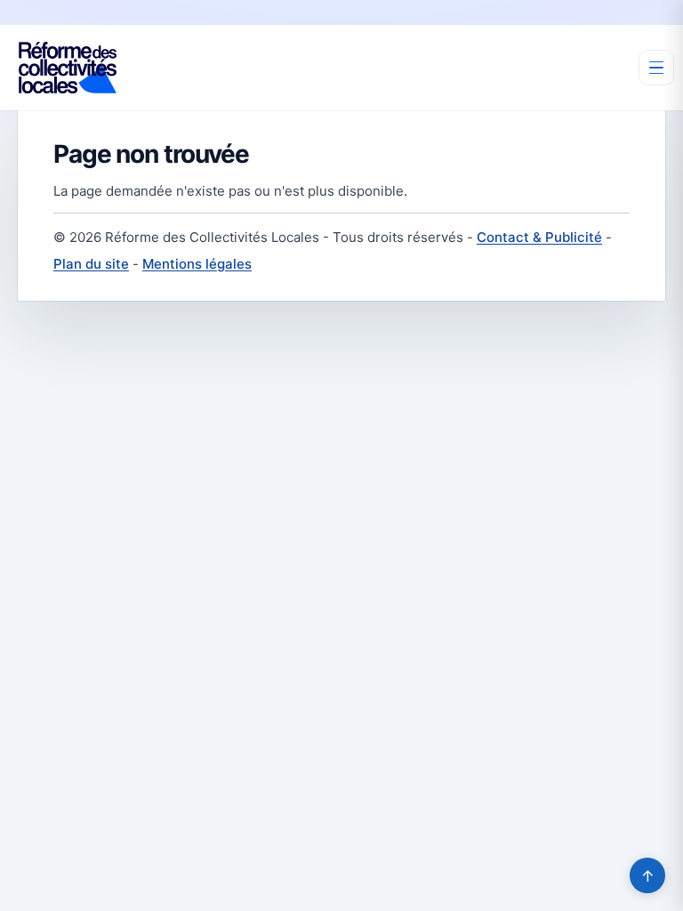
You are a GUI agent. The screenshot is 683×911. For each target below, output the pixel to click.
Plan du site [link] (91, 263)
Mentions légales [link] (197, 263)
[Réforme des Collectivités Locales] (67, 67)
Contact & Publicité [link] (539, 237)
